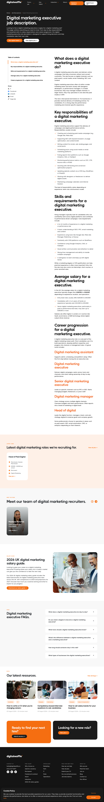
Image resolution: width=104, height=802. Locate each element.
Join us (82, 771)
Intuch (27, 776)
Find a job (29, 3)
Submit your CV (66, 771)
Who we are (83, 766)
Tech (44, 769)
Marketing (46, 766)
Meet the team (84, 769)
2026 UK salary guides (32, 782)
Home (8, 13)
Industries (28, 779)
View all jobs (65, 769)
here (4, 798)
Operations (46, 776)
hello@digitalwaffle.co (13, 766)
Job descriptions (67, 776)
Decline (93, 793)
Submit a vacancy (30, 769)
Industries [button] (54, 2)
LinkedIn (12, 94)
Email (11, 96)
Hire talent (40, 3)
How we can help (67, 766)
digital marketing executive (30, 13)
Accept (93, 797)
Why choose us (29, 766)
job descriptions (16, 13)
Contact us (83, 776)
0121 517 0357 (11, 769)
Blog (81, 774)
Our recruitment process (69, 774)
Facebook (13, 91)
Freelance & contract (31, 774)
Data (44, 774)
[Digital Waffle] (14, 3)
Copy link (13, 99)
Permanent (28, 771)
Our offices (83, 779)
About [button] (65, 2)
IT (43, 771)
